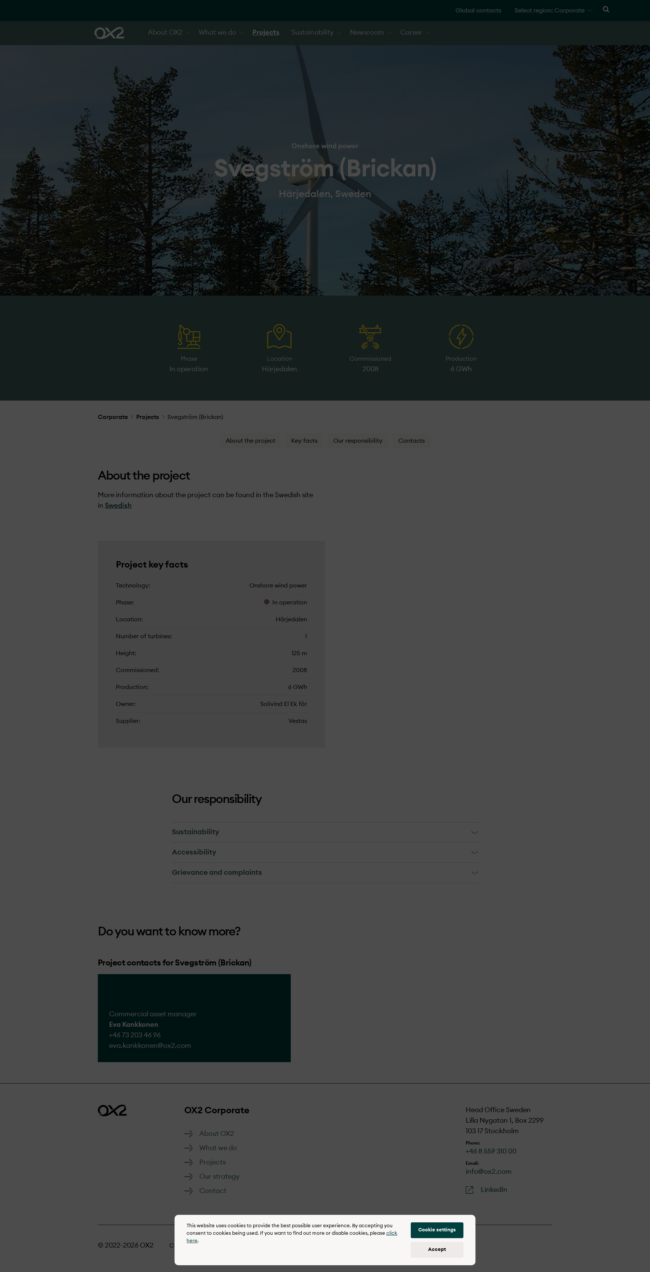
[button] (437, 1230)
